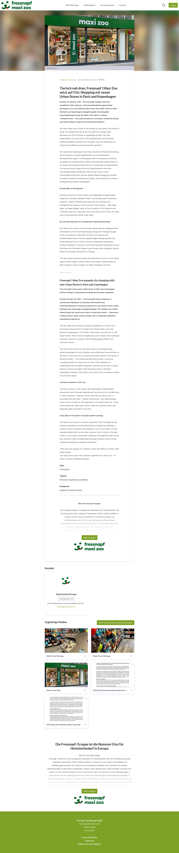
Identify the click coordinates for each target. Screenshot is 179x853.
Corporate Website (89, 837)
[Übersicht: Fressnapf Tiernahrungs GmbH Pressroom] (16, 5)
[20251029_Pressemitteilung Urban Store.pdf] (112, 675)
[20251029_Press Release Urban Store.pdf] (66, 709)
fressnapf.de (64, 469)
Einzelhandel (74, 479)
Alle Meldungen (72, 5)
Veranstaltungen (107, 5)
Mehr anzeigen (89, 537)
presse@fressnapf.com (66, 606)
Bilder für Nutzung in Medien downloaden (115, 622)
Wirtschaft (64, 479)
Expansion (64, 490)
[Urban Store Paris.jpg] (66, 640)
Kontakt (122, 5)
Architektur (83, 479)
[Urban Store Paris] (66, 675)
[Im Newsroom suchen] (163, 5)
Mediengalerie (90, 5)
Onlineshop (89, 840)
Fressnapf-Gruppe (75, 490)
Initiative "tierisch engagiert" (89, 844)
